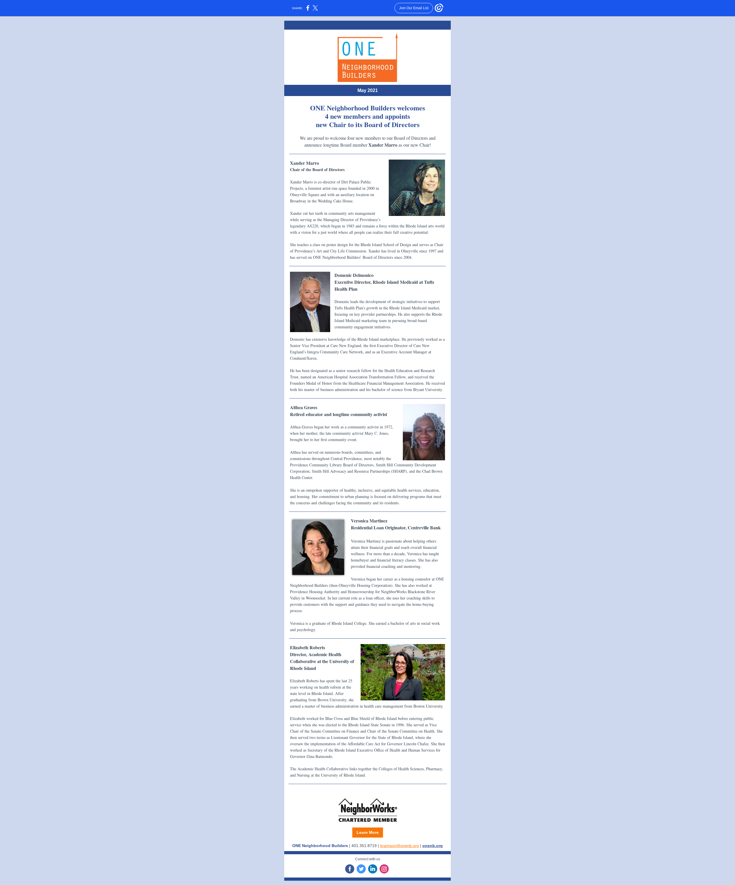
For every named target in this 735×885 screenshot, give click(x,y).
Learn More (368, 832)
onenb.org (432, 845)
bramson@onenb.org (399, 845)
